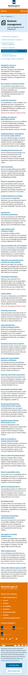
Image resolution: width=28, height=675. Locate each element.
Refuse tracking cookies (14, 671)
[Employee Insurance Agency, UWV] (17, 639)
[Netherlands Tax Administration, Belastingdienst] (18, 628)
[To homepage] (14, 2)
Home (2, 16)
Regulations (9, 16)
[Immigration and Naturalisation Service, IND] (6, 634)
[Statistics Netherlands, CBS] (6, 639)
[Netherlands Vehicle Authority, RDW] (11, 639)
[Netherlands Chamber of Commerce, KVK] (2, 639)
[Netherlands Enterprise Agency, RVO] (6, 628)
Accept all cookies (14, 665)
